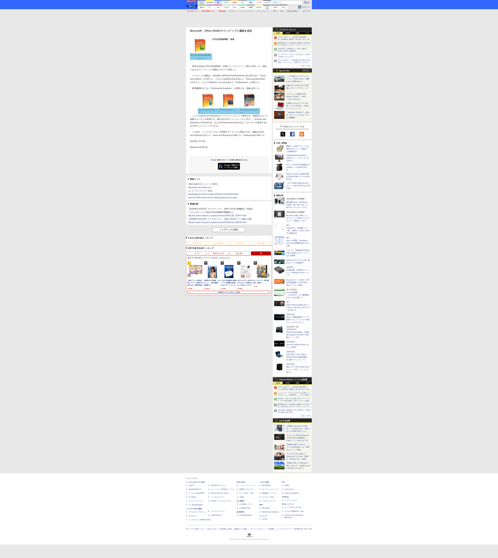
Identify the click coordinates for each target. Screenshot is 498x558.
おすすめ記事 (284, 421)
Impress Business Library (220, 493)
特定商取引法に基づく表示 (303, 529)
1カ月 (307, 33)
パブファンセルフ (291, 500)
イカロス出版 (264, 482)
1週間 (297, 33)
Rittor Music (241, 482)
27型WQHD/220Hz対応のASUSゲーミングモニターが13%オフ (297, 158)
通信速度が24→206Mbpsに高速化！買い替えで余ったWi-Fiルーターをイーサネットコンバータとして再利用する (294, 45)
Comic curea (289, 489)
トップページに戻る (229, 229)
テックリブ (263, 516)
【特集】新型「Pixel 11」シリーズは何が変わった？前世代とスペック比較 (298, 447)
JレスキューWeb (268, 497)
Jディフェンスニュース (270, 489)
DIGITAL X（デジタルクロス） (221, 501)
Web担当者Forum (195, 489)
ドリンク (239, 243)
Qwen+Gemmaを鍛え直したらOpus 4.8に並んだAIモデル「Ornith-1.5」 (298, 307)
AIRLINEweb (266, 485)
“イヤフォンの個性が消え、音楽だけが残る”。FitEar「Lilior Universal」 (297, 96)
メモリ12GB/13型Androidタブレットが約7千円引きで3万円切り (298, 185)
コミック (261, 243)
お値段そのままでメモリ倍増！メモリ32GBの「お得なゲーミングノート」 (297, 105)
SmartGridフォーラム (218, 485)
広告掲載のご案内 (225, 529)
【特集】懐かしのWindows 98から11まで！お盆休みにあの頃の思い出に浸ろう (298, 465)
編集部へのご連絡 (240, 529)
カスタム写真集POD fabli (294, 511)
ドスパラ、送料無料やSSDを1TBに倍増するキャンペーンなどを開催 (298, 252)
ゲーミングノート (263, 11)
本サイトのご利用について (195, 529)
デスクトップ (218, 253)
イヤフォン (196, 243)
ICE (283, 482)
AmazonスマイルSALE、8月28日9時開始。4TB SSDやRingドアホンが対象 (297, 282)
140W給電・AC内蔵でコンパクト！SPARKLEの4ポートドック (298, 272)
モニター (232, 11)
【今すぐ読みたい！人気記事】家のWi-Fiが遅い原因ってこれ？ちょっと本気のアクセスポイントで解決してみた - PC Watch (294, 62)
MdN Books (266, 508)
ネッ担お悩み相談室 (196, 505)
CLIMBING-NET (244, 508)
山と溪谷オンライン (246, 504)
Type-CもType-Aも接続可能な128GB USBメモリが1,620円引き (298, 176)
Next (268, 275)
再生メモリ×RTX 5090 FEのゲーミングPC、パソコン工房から (297, 369)
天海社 (287, 485)
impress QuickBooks (292, 493)
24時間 (287, 33)
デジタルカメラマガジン (197, 512)
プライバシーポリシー (257, 529)
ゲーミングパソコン (246, 11)
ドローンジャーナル (196, 501)
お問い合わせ (212, 529)
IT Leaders (192, 497)
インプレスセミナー (218, 497)
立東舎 (241, 497)
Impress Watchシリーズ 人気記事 (293, 379)
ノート (197, 253)
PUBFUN (285, 497)
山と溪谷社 (240, 501)
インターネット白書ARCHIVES (200, 520)
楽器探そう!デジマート (247, 489)
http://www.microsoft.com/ (199, 187)
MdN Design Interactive (270, 512)
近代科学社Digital (245, 515)
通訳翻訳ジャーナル (269, 493)
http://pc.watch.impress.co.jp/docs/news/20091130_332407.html (217, 215)
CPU (281, 11)
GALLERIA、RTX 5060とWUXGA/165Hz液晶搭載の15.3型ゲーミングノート (297, 357)
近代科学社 (240, 512)
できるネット (193, 516)
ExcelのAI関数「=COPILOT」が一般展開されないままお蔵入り (298, 295)
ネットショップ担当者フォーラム (222, 489)
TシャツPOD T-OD (246, 493)
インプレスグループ (284, 529)
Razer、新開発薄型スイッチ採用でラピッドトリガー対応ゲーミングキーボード (298, 319)
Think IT (191, 485)
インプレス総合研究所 (196, 493)
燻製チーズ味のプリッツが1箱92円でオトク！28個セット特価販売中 (297, 148)
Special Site (284, 71)
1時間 (278, 33)
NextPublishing (216, 515)
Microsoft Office (292, 11)
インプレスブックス (218, 511)
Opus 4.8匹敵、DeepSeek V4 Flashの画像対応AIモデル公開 (298, 243)
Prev (190, 275)
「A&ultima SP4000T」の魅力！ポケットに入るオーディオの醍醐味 (298, 115)
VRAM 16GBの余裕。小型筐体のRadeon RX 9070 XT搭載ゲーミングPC (297, 334)
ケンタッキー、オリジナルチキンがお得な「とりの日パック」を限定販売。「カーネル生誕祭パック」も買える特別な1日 (294, 395)
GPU (274, 11)
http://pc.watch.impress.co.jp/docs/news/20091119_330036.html (217, 222)
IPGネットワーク (288, 504)
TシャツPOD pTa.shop (293, 507)
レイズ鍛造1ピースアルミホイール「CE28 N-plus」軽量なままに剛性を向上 (297, 78)
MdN (261, 505)
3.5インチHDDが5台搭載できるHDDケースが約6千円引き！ (298, 167)
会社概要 (271, 529)
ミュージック (218, 243)
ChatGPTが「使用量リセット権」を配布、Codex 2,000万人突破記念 (297, 230)
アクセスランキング (287, 30)
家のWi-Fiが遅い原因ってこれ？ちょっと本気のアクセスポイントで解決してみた (298, 218)
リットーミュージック (247, 485)
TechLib (265, 519)
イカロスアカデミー (269, 501)
